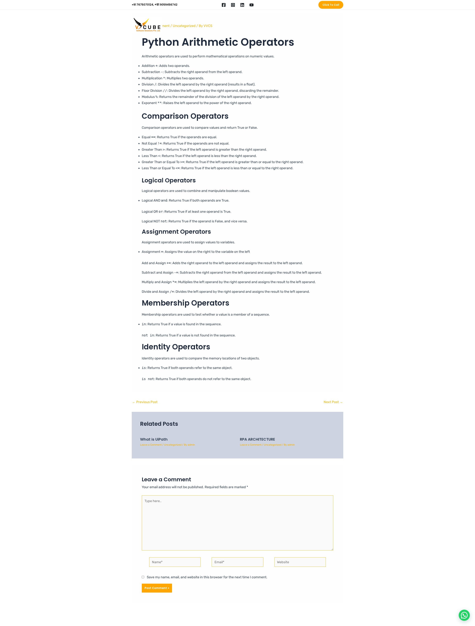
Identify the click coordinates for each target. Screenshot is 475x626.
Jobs (298, 25)
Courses (267, 25)
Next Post (333, 402)
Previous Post (145, 402)
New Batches (248, 25)
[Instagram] (233, 5)
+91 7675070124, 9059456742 (154, 5)
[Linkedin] (242, 5)
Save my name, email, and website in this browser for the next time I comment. (207, 577)
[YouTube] (251, 5)
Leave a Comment (151, 444)
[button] (330, 5)
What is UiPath (154, 439)
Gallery (315, 25)
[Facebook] (224, 5)
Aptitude (284, 25)
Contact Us (333, 25)
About (230, 25)
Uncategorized (172, 444)
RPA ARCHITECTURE (257, 439)
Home (216, 25)
